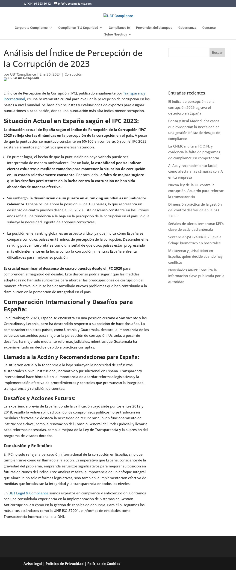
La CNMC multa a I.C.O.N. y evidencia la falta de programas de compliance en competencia (194, 152)
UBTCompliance (23, 74)
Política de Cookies (103, 563)
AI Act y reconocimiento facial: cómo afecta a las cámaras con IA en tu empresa (195, 171)
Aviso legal (33, 563)
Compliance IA (119, 28)
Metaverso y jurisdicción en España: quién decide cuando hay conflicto (195, 256)
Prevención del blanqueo (154, 28)
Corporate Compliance (31, 28)
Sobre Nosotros (115, 34)
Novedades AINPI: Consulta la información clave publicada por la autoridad (196, 276)
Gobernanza (187, 28)
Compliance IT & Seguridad (78, 28)
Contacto (209, 28)
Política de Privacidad (65, 563)
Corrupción (73, 74)
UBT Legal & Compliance (28, 493)
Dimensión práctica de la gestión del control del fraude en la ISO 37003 (195, 210)
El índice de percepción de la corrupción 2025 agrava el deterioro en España (191, 107)
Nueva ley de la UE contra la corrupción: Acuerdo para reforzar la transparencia (196, 191)
